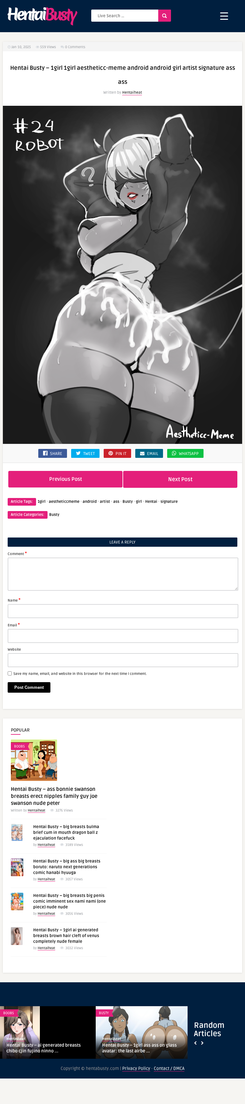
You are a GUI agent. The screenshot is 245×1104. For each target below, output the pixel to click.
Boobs (19, 746)
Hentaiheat (132, 92)
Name (14, 600)
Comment (17, 553)
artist (105, 501)
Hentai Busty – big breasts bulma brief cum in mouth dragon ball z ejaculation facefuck (66, 832)
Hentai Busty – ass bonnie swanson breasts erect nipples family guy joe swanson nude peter (54, 796)
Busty (127, 501)
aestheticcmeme (64, 501)
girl (139, 501)
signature (169, 501)
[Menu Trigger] (224, 16)
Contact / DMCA (169, 1068)
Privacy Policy (136, 1068)
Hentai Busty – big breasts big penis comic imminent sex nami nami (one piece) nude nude (69, 901)
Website (14, 649)
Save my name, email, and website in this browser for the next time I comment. (80, 674)
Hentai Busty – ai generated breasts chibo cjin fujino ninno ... (43, 1048)
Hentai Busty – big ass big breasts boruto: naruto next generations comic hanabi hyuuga (66, 867)
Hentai (151, 501)
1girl (42, 501)
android (90, 501)
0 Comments (75, 47)
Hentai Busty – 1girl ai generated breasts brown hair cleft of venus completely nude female (66, 935)
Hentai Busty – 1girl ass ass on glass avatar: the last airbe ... (139, 1048)
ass (116, 501)
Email (14, 625)
